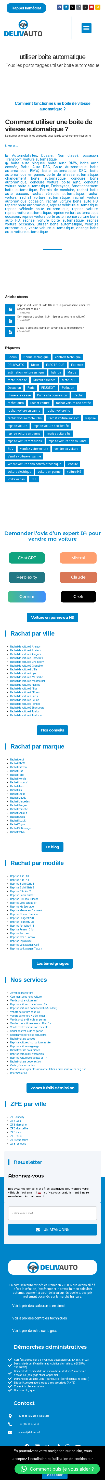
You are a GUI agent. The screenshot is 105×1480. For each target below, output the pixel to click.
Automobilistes (24, 155)
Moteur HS (69, 380)
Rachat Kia (16, 790)
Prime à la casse (19, 395)
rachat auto (16, 403)
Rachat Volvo (17, 832)
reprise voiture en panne (24, 433)
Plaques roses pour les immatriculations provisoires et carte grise (48, 1069)
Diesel (35, 365)
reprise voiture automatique (28, 213)
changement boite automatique (35, 178)
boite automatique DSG (64, 171)
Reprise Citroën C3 (21, 891)
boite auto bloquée (28, 163)
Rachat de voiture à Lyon (23, 673)
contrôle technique (68, 357)
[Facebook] (59, 7)
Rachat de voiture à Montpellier (27, 681)
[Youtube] (91, 7)
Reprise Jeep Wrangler (23, 902)
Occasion (14, 388)
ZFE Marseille (18, 1124)
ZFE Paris (16, 1136)
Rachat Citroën (18, 767)
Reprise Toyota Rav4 (21, 941)
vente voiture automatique (51, 228)
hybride (56, 372)
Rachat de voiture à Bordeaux (26, 658)
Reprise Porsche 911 (22, 925)
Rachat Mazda (18, 797)
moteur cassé (17, 380)
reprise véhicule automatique (74, 205)
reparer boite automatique (26, 205)
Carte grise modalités (22, 1065)
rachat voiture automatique (45, 197)
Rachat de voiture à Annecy (25, 646)
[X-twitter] (72, 7)
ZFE (34, 479)
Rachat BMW (17, 763)
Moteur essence (44, 380)
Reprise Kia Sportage (22, 906)
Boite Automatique (70, 167)
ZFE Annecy (17, 1117)
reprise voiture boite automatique (53, 220)
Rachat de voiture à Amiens (25, 650)
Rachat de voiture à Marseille (26, 677)
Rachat (79, 395)
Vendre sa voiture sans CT (25, 1012)
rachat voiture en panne (24, 410)
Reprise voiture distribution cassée (30, 1042)
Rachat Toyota (17, 824)
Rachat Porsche (19, 809)
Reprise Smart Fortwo (22, 937)
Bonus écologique (35, 357)
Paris (31, 388)
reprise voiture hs (59, 433)
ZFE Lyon (15, 1120)
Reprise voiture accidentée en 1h (28, 1057)
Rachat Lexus (17, 794)
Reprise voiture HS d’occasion (27, 1054)
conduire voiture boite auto (55, 182)
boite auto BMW (62, 163)
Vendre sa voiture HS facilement (28, 1015)
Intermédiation (18, 1073)
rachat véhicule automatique (58, 194)
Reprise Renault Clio (21, 929)
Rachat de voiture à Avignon (26, 654)
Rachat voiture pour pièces (25, 1050)
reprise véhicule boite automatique (37, 209)
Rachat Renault (18, 813)
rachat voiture (39, 403)
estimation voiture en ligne (26, 372)
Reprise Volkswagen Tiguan (26, 948)
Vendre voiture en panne (24, 456)
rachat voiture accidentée (73, 403)
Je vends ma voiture (21, 993)
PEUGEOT (48, 388)
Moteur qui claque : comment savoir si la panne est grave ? (50, 327)
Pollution (68, 388)
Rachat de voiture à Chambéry (27, 661)
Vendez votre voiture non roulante (29, 1027)
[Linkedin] (66, 7)
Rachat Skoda (17, 816)
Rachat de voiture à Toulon (25, 711)
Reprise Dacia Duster (22, 895)
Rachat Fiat (16, 771)
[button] (86, 28)
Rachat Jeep (17, 786)
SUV (11, 449)
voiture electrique (19, 471)
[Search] (97, 7)
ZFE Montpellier (19, 1128)
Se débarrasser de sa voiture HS (28, 1034)
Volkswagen (16, 479)
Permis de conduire (57, 190)
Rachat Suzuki (18, 820)
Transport (13, 159)
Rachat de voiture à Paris (24, 696)
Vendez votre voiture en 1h (25, 1000)
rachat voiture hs (58, 410)
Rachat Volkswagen (21, 828)
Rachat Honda (18, 778)
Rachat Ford (17, 774)
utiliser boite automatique (59, 224)
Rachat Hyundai (19, 782)
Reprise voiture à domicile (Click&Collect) (33, 1008)
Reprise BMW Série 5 (22, 887)
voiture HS (74, 471)
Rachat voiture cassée (22, 1038)
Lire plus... (11, 145)
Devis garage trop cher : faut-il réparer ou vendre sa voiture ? (51, 316)
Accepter (54, 1475)
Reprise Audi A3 (19, 876)
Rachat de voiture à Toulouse (26, 715)
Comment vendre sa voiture (26, 996)
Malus (72, 372)
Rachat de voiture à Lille (23, 669)
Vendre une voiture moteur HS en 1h (30, 1023)
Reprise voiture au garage (24, 1046)
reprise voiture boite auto (43, 216)
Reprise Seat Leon (20, 933)
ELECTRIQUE (55, 365)
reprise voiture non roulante (67, 441)
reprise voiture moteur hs (25, 441)
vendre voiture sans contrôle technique (34, 464)
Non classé (68, 155)
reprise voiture (85, 209)
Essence (77, 365)
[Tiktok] (78, 7)
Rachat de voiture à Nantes (25, 684)
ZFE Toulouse (18, 1143)
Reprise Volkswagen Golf (24, 944)
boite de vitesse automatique (72, 175)
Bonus (12, 357)
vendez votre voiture (34, 449)
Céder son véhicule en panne (26, 1031)
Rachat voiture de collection (25, 1061)
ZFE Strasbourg (19, 1140)
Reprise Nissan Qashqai (24, 914)
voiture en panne (49, 471)
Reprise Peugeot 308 (22, 922)
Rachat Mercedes (20, 801)
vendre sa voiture (66, 449)
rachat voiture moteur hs (25, 418)
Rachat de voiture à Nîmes (25, 692)
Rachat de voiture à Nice (23, 688)
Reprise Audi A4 (19, 880)
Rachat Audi (17, 759)
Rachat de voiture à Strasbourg (27, 707)
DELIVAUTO (16, 365)
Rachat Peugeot (19, 805)
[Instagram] (85, 7)
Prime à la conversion (52, 395)
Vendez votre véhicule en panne (28, 1019)
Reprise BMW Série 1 (22, 883)
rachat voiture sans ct (63, 418)
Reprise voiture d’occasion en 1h (28, 1004)
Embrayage (60, 186)
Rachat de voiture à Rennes (25, 703)
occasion (90, 155)
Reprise (90, 418)
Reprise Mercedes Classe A (26, 910)
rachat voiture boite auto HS (72, 201)
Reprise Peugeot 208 (22, 918)
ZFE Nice (15, 1132)
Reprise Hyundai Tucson (24, 899)
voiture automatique (40, 159)
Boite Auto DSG (35, 167)
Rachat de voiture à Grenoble (26, 665)
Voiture (73, 464)
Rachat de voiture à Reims (24, 700)
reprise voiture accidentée (51, 426)
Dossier (47, 155)
